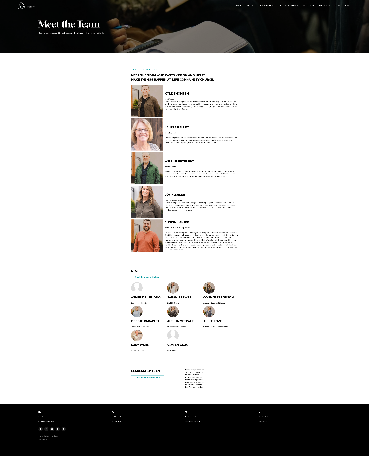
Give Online (263, 421)
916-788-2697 (117, 421)
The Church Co (42, 439)
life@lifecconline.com (46, 421)
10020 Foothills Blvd (192, 421)
